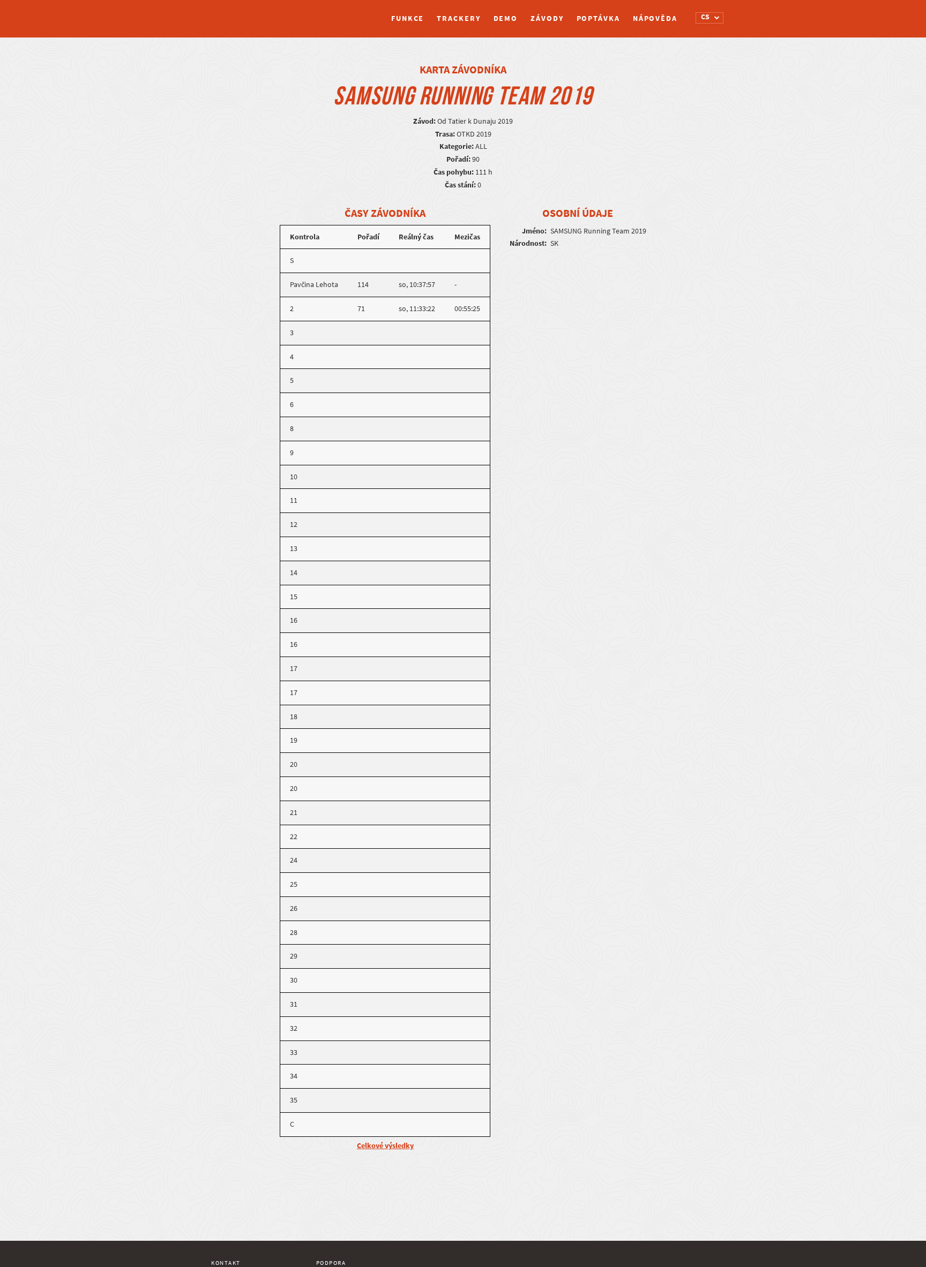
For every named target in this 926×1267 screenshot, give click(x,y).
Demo (506, 18)
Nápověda (655, 18)
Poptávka (598, 18)
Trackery (458, 18)
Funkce (407, 18)
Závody (547, 18)
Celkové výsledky (385, 1146)
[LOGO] (251, 13)
